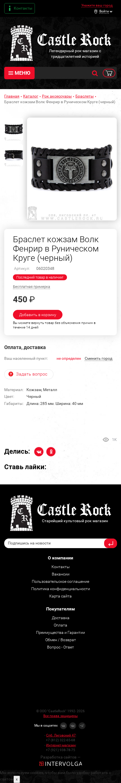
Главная (11, 96)
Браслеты (84, 96)
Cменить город (98, 358)
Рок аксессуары (57, 96)
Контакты (23, 8)
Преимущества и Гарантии (60, 632)
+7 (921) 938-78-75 (60, 750)
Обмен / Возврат (60, 640)
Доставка (61, 618)
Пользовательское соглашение (60, 581)
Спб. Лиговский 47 (61, 735)
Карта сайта (60, 596)
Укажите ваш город (97, 5)
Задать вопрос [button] (31, 374)
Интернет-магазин (61, 745)
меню (22, 73)
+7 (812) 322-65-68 (60, 740)
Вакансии (61, 574)
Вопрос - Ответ (60, 647)
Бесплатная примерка (31, 286)
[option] (72, 169)
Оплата (60, 625)
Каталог (30, 96)
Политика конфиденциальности (60, 588)
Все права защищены (60, 716)
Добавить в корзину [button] (37, 314)
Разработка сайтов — (60, 757)
